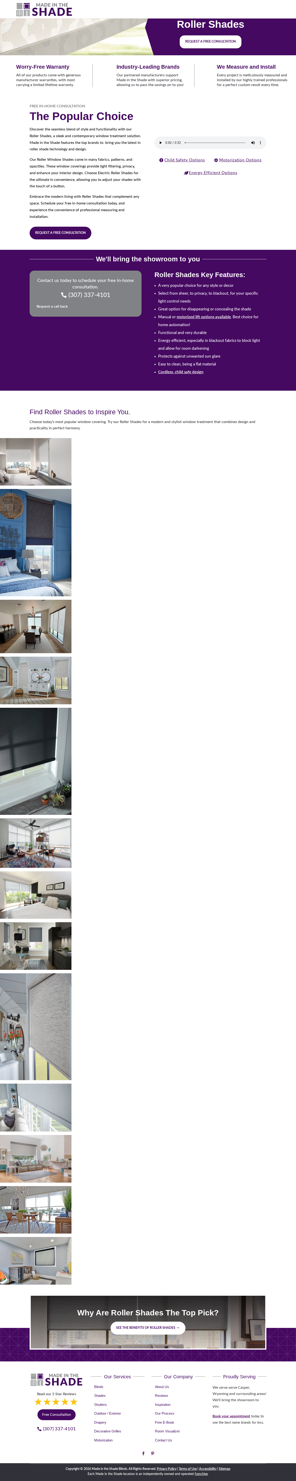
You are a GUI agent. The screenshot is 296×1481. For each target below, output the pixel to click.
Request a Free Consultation (60, 233)
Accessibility (207, 1469)
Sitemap (224, 1469)
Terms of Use (188, 1469)
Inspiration (162, 1405)
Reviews (161, 1396)
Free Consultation (56, 1414)
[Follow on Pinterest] (152, 1453)
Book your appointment (231, 1416)
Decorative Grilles (107, 1431)
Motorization (103, 1440)
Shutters (100, 1405)
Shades (100, 1396)
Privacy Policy (166, 1469)
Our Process (164, 1413)
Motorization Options (240, 160)
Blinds (98, 1387)
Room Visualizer (167, 1431)
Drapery (100, 1422)
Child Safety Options (184, 160)
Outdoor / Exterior (107, 1413)
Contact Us (163, 1440)
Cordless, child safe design (181, 372)
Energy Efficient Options (213, 173)
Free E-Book (164, 1422)
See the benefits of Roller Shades (145, 1327)
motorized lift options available (204, 317)
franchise (201, 1474)
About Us (162, 1387)
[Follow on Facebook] (143, 1453)
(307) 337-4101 (89, 295)
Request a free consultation (210, 41)
